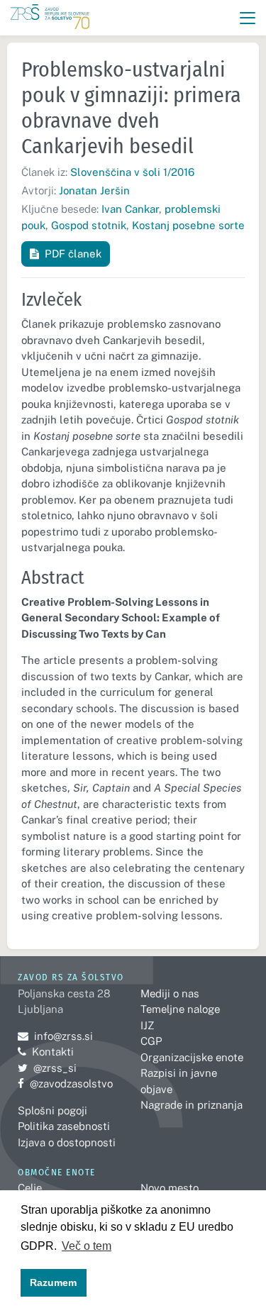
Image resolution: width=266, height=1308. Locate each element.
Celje (30, 1188)
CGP (151, 1041)
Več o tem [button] (86, 1246)
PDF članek (73, 254)
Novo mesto (169, 1188)
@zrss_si (47, 1068)
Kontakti (53, 1052)
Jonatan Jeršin (94, 190)
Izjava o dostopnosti (67, 1142)
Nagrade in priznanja (191, 1105)
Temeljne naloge (180, 1009)
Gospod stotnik (88, 225)
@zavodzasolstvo (65, 1083)
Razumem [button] (53, 1282)
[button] (248, 18)
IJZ (147, 1025)
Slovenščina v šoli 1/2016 (132, 172)
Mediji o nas (169, 993)
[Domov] (50, 18)
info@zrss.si (55, 1036)
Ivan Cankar (130, 209)
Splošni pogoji (52, 1110)
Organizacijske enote (191, 1057)
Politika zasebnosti (64, 1126)
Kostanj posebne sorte (188, 225)
